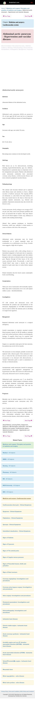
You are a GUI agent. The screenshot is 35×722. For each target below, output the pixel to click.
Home (3, 8)
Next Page (28, 16)
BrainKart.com (14, 2)
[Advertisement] (17, 68)
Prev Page (7, 16)
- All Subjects (7, 479)
